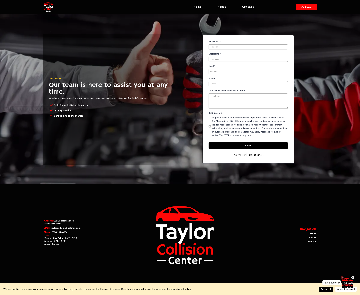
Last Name (215, 54)
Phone (213, 78)
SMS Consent (215, 113)
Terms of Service (256, 155)
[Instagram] (54, 248)
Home (198, 7)
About (222, 7)
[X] (62, 248)
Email (212, 66)
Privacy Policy (239, 155)
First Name (215, 41)
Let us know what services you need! (227, 90)
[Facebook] (47, 248)
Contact (248, 7)
